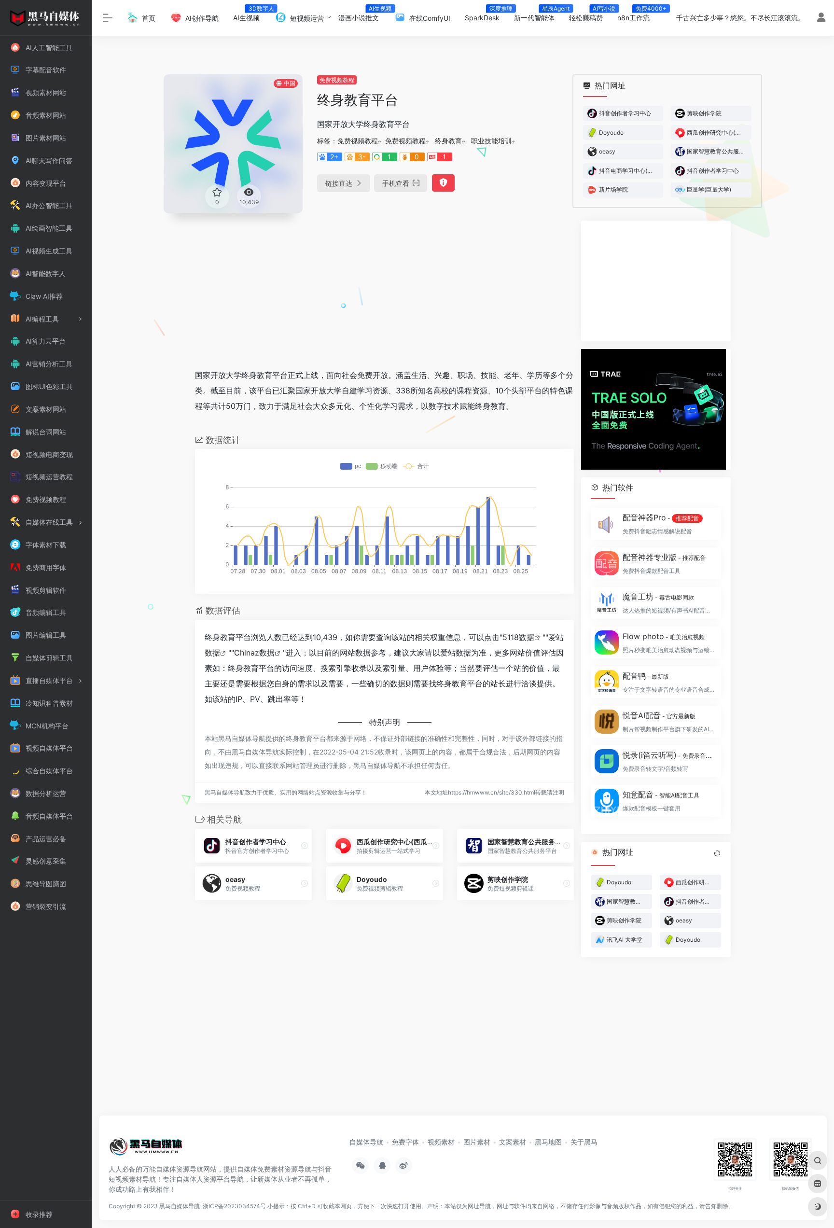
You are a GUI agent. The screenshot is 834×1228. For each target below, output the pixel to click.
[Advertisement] (384, 288)
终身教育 (448, 141)
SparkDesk (486, 15)
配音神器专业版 (664, 557)
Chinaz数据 (254, 652)
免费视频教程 (337, 80)
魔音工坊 (658, 596)
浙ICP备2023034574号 (234, 1206)
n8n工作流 (637, 15)
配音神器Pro (661, 517)
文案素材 (512, 1142)
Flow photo (664, 636)
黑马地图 (548, 1142)
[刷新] (717, 853)
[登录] (821, 18)
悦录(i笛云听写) (669, 755)
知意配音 (661, 794)
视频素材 (441, 1142)
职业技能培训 (491, 141)
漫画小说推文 (362, 15)
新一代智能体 (538, 15)
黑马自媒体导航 (179, 1206)
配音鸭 (646, 676)
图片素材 (476, 1142)
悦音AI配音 (659, 715)
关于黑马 (584, 1142)
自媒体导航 (366, 1142)
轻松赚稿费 (589, 15)
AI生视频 (250, 15)
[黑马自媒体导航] (146, 1150)
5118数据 (518, 637)
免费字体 (405, 1142)
